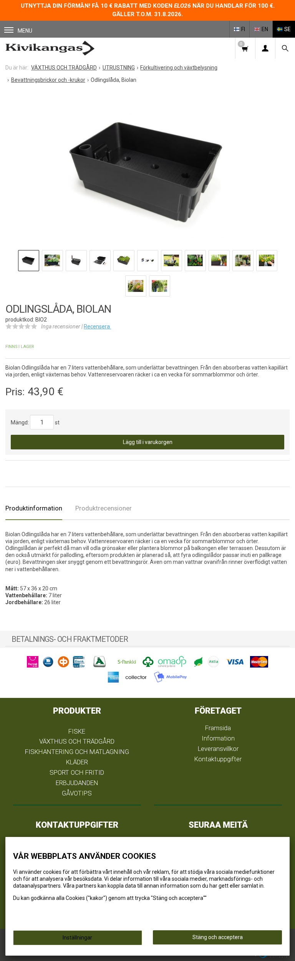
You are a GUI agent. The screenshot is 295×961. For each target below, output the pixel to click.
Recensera (97, 326)
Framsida (218, 728)
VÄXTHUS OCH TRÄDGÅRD (76, 741)
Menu (25, 31)
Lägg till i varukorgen (147, 442)
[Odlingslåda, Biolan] (147, 168)
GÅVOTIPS (77, 793)
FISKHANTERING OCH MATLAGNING (77, 752)
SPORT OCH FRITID (77, 772)
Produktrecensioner (103, 508)
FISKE (76, 731)
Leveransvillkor (218, 748)
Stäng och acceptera (217, 937)
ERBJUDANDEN (77, 783)
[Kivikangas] (50, 48)
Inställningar (77, 937)
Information (218, 738)
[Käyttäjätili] (265, 48)
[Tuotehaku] (285, 48)
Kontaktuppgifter (218, 759)
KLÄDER (77, 762)
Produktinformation (33, 508)
